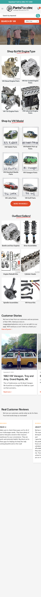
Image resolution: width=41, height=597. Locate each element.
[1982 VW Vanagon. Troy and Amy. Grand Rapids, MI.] (19, 352)
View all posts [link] (6, 329)
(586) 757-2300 (26, 2)
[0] (38, 8)
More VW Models (20, 204)
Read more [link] (7, 392)
